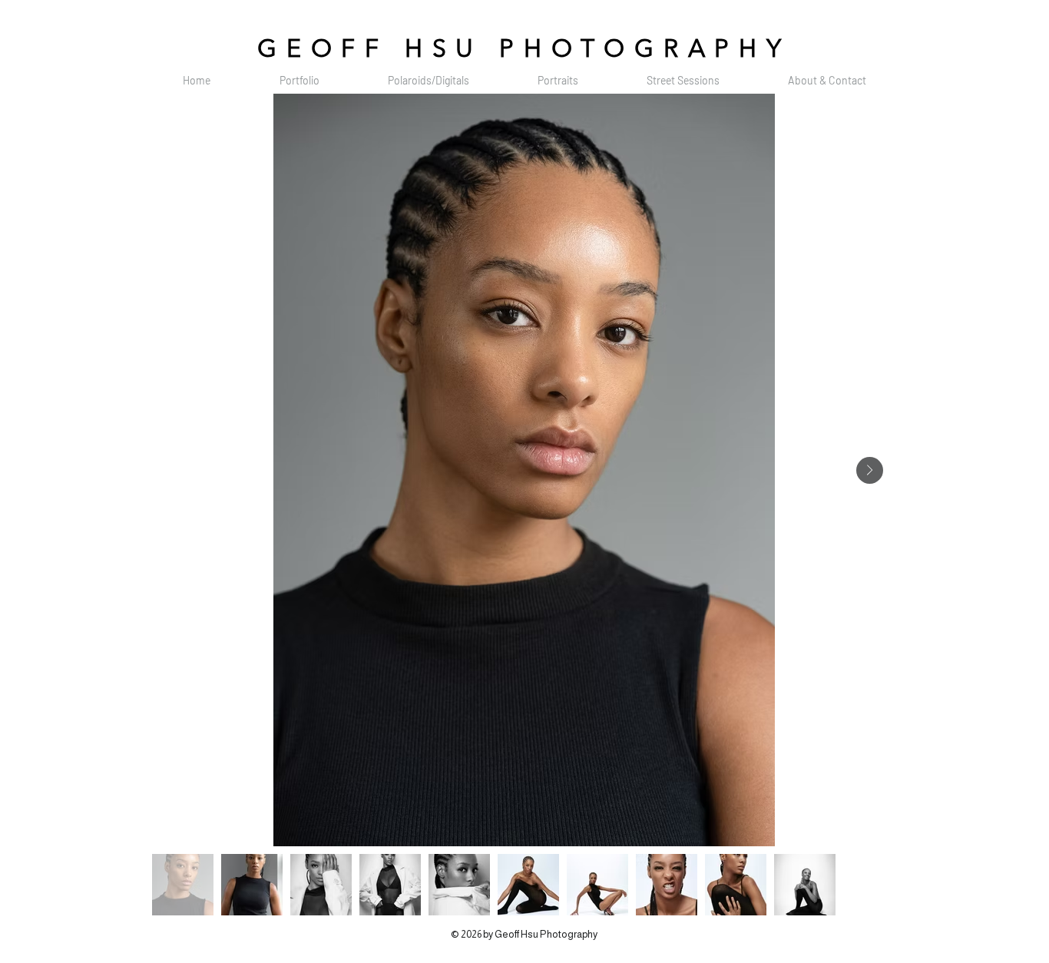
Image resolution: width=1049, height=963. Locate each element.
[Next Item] (869, 470)
